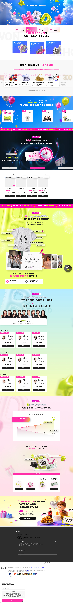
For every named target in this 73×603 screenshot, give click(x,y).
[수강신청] (10, 196)
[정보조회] (28, 570)
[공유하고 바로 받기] (27, 518)
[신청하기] (60, 489)
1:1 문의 (39, 567)
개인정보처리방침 (35, 567)
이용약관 (32, 567)
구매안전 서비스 (42, 567)
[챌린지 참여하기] (25, 489)
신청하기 (12, 600)
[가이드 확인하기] (36, 489)
